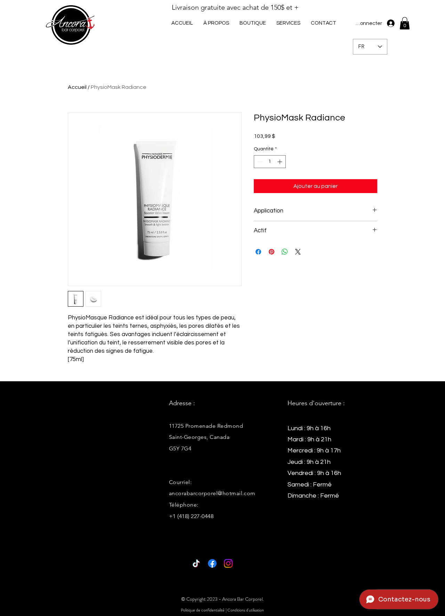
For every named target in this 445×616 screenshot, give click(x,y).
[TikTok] (196, 563)
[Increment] (280, 162)
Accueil (77, 87)
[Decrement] (259, 162)
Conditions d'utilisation (245, 610)
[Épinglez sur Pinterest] (271, 252)
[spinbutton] (270, 162)
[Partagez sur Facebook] (258, 252)
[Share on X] (298, 252)
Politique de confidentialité (203, 610)
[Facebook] (212, 563)
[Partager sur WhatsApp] (285, 252)
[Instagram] (228, 563)
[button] (288, 23)
